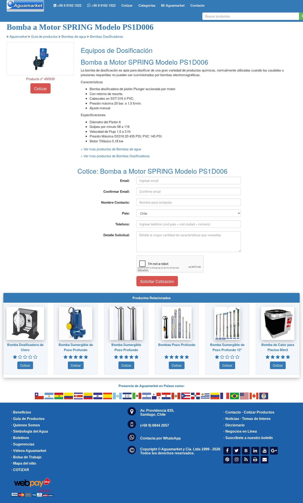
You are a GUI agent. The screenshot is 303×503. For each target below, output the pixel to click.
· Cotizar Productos (258, 412)
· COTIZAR (20, 470)
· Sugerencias (22, 444)
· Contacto (232, 412)
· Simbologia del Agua (29, 431)
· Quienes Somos (25, 425)
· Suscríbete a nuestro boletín (248, 438)
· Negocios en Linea (240, 431)
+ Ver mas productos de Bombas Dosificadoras (115, 155)
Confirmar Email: (116, 191)
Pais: (126, 213)
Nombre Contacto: (115, 202)
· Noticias (231, 419)
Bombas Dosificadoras (106, 36)
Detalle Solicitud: (116, 235)
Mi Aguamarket (173, 5)
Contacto (197, 5)
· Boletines (20, 438)
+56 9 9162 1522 (103, 5)
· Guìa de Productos (28, 419)
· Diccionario (234, 425)
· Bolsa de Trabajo (26, 457)
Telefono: (122, 224)
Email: (125, 180)
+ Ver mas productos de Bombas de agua (111, 149)
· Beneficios (21, 412)
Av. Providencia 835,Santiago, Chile (157, 412)
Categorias (146, 5)
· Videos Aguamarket (28, 451)
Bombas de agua (73, 36)
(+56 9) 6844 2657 (154, 425)
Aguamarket (18, 36)
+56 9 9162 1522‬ (68, 5)
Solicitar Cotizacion (157, 281)
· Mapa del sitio (23, 463)
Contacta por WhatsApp (160, 438)
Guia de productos (44, 36)
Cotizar (127, 5)
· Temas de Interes (255, 419)
